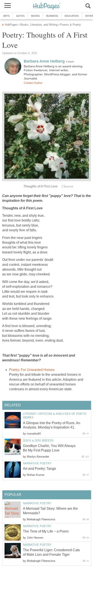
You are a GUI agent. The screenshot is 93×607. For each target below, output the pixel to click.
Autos (20, 16)
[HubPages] (46, 6)
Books (35, 16)
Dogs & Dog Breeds (38, 440)
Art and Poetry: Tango (39, 468)
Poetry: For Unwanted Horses (32, 370)
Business (52, 16)
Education (72, 16)
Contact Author (33, 82)
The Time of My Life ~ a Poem (46, 531)
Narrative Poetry (37, 463)
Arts (6, 16)
